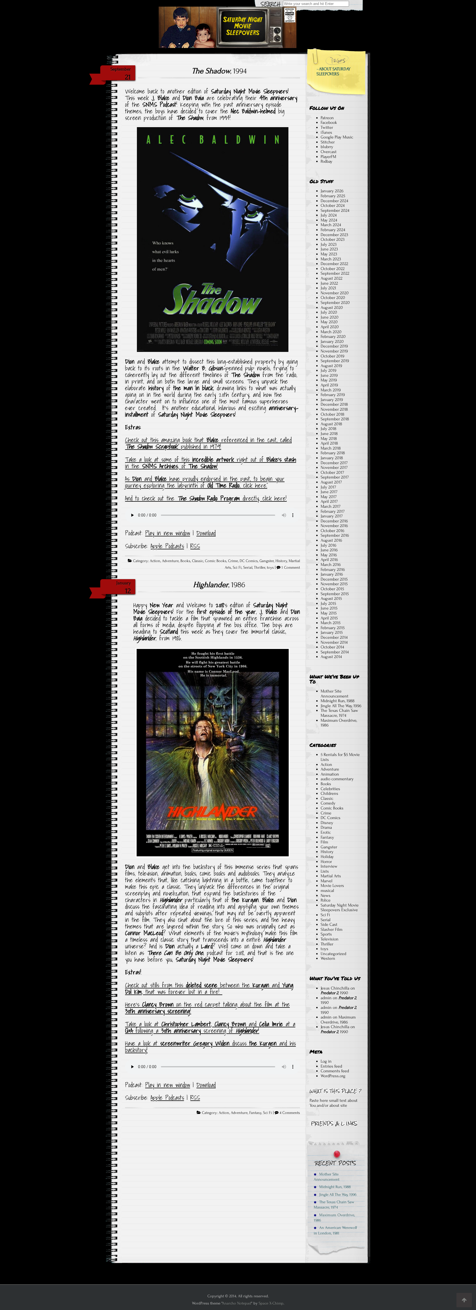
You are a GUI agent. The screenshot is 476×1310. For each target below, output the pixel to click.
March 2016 (331, 564)
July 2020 (329, 312)
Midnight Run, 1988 (338, 700)
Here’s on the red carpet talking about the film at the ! (207, 1007)
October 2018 (332, 414)
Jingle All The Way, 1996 (341, 705)
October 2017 (332, 472)
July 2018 (328, 428)
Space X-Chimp (271, 1303)
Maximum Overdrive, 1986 (339, 723)
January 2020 (332, 341)
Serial (247, 567)
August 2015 (331, 598)
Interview (329, 866)
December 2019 (334, 346)
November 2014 (334, 642)
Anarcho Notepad (236, 1303)
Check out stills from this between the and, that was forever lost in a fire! (209, 988)
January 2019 (332, 399)
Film (324, 842)
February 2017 (333, 511)
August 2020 (332, 307)
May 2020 (329, 321)
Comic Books (215, 561)
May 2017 (329, 496)
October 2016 (332, 530)
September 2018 (335, 418)
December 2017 (334, 462)
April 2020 (330, 326)
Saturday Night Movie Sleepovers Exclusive (340, 908)
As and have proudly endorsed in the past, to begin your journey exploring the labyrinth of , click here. (205, 482)
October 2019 (332, 356)
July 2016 (328, 545)
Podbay (326, 161)
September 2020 (335, 302)
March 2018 (331, 448)
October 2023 (333, 239)
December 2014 (334, 637)
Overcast (329, 151)
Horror (326, 861)
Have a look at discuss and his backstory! (210, 1046)
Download (206, 533)
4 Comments (290, 1113)
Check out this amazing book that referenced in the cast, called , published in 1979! (208, 443)
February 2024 (333, 229)
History (281, 561)
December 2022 (334, 263)
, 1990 (334, 992)
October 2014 (332, 647)
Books (185, 561)
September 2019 (335, 360)
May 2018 (329, 438)
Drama (326, 827)
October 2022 (333, 268)
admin (326, 997)
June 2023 (329, 249)
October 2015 (332, 588)
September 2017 (335, 477)
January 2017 (332, 516)
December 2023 (334, 234)
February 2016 (333, 569)
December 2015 (334, 579)
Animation (330, 774)
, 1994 (219, 70)
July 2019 (328, 370)
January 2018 (332, 457)
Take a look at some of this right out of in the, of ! (210, 463)
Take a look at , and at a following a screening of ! (210, 1027)
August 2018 (331, 423)
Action (155, 561)
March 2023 (331, 258)
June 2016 (329, 549)
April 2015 (329, 618)
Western (328, 958)
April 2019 (329, 385)
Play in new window (167, 533)
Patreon (327, 117)
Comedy (328, 803)
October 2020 (333, 297)
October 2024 (333, 205)
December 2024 (334, 200)
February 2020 (333, 336)
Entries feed (331, 1066)
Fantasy (255, 1113)
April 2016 (329, 559)
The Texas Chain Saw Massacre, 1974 (339, 713)
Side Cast (329, 924)
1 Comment (291, 567)
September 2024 (335, 210)
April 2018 (329, 443)
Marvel (326, 880)
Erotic (326, 832)
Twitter (327, 127)
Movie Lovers (332, 885)
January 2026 (332, 190)
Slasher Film (331, 929)
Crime (233, 561)
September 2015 (335, 593)
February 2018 (333, 452)
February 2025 (333, 195)
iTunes (326, 132)
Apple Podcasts (167, 546)
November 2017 (334, 467)
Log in (326, 1061)
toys (270, 567)
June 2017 (329, 491)
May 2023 (329, 254)
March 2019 (331, 389)
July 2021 (328, 287)
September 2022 (335, 273)
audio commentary (337, 778)
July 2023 (329, 244)
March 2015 (330, 622)
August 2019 (331, 365)
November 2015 (334, 583)
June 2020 (330, 317)
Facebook (329, 122)
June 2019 (329, 375)
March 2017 (330, 506)
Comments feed (335, 1070)
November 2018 (334, 409)
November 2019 (334, 351)
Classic (197, 561)
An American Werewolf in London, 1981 (335, 1230)
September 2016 (335, 535)
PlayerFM (328, 156)
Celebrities (330, 788)
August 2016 (331, 540)
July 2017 (328, 487)
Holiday (327, 856)
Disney (327, 822)
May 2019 (329, 380)
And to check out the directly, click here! (206, 498)
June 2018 (329, 433)
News (326, 895)
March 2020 (331, 331)
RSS (195, 546)
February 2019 (333, 394)
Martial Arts (331, 875)
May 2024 (329, 220)
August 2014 (331, 656)
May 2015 (329, 613)
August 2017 (331, 482)
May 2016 (329, 554)
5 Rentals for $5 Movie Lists (340, 757)
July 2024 (329, 215)
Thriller (259, 567)
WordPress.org (333, 1075)
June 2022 (329, 283)
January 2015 (332, 632)
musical (327, 890)
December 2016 (334, 520)
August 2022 (331, 278)
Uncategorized (333, 953)
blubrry (327, 146)
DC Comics (249, 561)
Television (330, 939)
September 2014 (335, 651)
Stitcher (328, 142)
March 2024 (331, 224)
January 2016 (332, 574)
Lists (325, 871)
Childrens (329, 793)
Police (326, 900)
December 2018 (334, 404)
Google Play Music (337, 137)
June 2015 (329, 608)
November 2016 (334, 525)
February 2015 (333, 627)
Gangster (266, 561)
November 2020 (335, 292)
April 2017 (329, 501)
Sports (326, 934)
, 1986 (219, 584)
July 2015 (328, 603)
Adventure (170, 561)
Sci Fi (237, 567)
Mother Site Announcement (334, 694)
